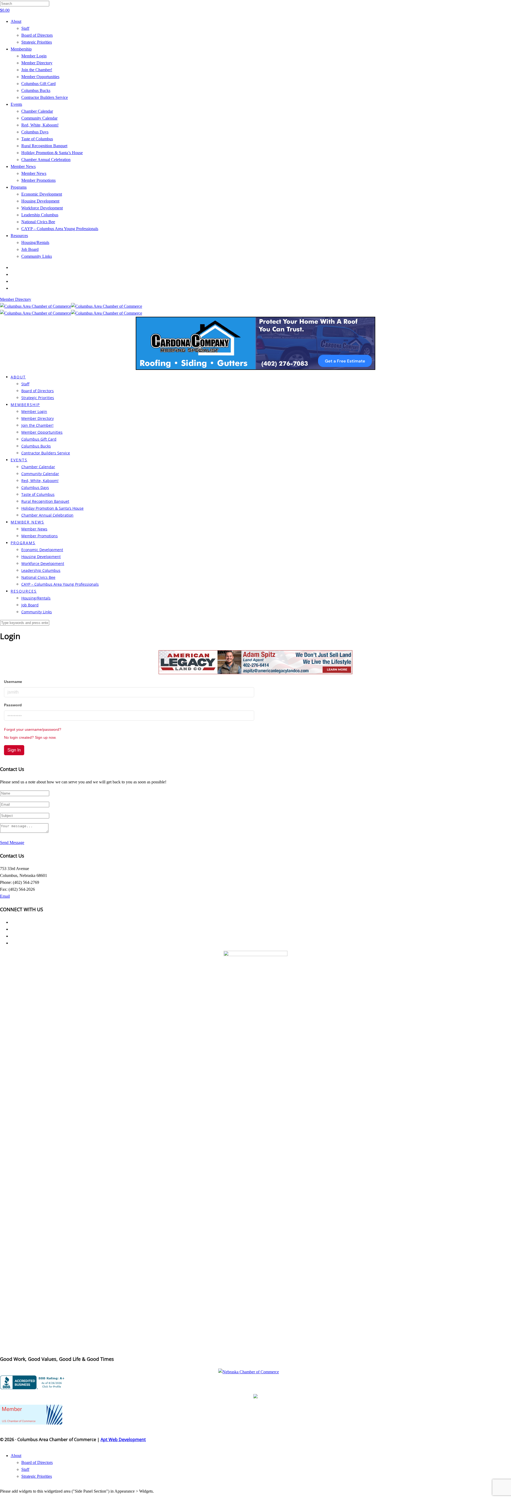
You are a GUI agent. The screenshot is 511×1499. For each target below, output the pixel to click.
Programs (19, 187)
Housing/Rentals (35, 242)
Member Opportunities (40, 76)
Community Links (36, 256)
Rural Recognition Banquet (44, 145)
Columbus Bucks (35, 90)
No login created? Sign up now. (30, 737)
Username (13, 681)
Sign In (14, 750)
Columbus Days (34, 132)
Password (13, 705)
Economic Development (41, 194)
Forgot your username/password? (32, 729)
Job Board (30, 249)
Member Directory (36, 63)
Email (5, 896)
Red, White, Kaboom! (40, 125)
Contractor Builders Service (44, 97)
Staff (25, 28)
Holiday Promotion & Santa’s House (52, 152)
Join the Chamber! (36, 69)
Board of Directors (37, 35)
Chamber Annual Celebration (46, 159)
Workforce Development (42, 208)
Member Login (34, 56)
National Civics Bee (38, 221)
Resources (19, 235)
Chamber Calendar (37, 111)
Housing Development (40, 201)
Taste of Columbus (37, 139)
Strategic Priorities (36, 42)
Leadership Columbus (39, 215)
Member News (23, 166)
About (16, 21)
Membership (21, 49)
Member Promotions (38, 180)
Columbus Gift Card (38, 83)
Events (16, 104)
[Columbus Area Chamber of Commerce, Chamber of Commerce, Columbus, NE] (33, 1382)
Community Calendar (39, 118)
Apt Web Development (123, 1439)
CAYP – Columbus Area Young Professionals (59, 228)
